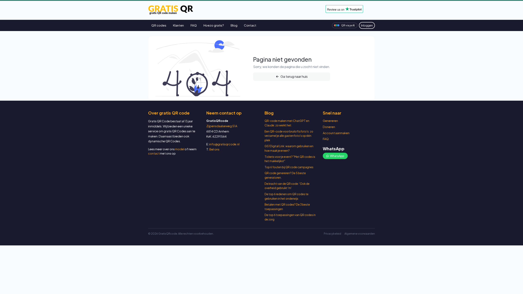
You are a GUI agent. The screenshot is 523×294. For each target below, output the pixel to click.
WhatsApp (337, 156)
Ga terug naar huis (294, 76)
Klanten (178, 25)
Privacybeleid (332, 233)
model (179, 149)
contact (154, 153)
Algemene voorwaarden (359, 233)
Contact (250, 25)
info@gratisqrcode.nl (224, 144)
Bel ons (214, 149)
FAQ (193, 25)
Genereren (330, 120)
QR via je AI (348, 25)
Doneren (329, 127)
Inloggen (367, 25)
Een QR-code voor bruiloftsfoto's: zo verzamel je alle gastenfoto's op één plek (289, 136)
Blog (233, 25)
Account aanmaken (336, 133)
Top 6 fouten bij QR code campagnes (289, 167)
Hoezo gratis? (213, 25)
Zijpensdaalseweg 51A (221, 126)
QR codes (158, 25)
